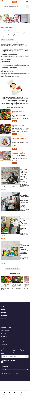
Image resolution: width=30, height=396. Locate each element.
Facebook (13, 362)
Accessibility (4, 344)
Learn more (3, 189)
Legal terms (4, 336)
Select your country (5, 330)
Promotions (4, 315)
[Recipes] (15, 393)
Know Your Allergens (19, 138)
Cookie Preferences (6, 327)
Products (3, 312)
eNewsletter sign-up (6, 324)
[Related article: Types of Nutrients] (17, 279)
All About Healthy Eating (18, 112)
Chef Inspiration (5, 306)
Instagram (21, 362)
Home (2, 303)
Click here (14, 121)
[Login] (27, 2)
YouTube (5, 362)
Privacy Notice (4, 339)
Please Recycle (4, 333)
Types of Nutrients (18, 125)
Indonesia (5, 366)
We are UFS (4, 321)
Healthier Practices (18, 153)
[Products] (9, 392)
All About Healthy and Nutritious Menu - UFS (6, 285)
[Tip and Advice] (5, 114)
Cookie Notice (4, 341)
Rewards (3, 318)
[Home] (4, 393)
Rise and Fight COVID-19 (7, 27)
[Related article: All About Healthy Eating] (6, 279)
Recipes (3, 309)
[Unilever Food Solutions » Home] (14, 1)
